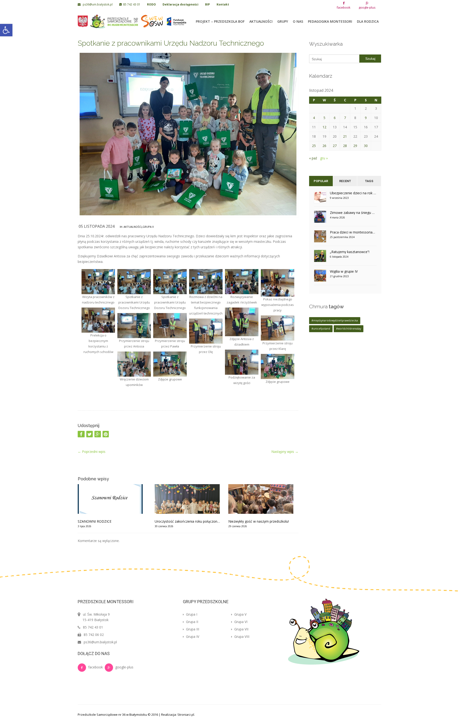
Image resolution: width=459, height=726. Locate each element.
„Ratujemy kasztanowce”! (349, 252)
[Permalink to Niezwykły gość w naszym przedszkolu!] (263, 499)
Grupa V (239, 614)
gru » (324, 158)
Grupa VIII (241, 636)
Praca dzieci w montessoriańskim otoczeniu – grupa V (353, 232)
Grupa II (148, 226)
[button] (6, 30)
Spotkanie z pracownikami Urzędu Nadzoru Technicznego (171, 43)
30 (366, 145)
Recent (345, 181)
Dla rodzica (368, 21)
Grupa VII (240, 629)
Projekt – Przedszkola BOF (220, 21)
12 (324, 127)
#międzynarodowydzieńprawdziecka (334, 320)
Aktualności (261, 21)
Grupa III (192, 629)
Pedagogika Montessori (330, 21)
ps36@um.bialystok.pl (97, 4)
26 (324, 145)
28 (345, 145)
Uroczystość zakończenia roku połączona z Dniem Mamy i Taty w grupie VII (188, 521)
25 (314, 145)
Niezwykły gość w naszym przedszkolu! (258, 521)
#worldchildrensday (348, 328)
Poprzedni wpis (91, 451)
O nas (298, 21)
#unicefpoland (320, 328)
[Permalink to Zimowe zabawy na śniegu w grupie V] (320, 218)
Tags (369, 181)
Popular (321, 181)
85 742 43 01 (131, 4)
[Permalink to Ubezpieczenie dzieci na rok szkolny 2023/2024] (320, 198)
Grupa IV (192, 636)
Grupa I (191, 614)
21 (345, 136)
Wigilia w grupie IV (344, 271)
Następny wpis (284, 451)
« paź (313, 158)
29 (355, 145)
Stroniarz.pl (185, 714)
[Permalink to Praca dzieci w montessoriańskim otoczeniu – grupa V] (320, 238)
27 (335, 145)
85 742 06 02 (94, 634)
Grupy (282, 21)
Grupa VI (240, 621)
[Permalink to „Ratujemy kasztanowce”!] (320, 257)
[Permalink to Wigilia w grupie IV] (320, 277)
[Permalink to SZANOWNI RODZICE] (113, 499)
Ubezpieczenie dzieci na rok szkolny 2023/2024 (353, 193)
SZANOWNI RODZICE (94, 521)
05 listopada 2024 (97, 226)
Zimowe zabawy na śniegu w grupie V (353, 213)
